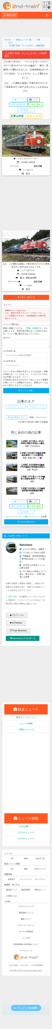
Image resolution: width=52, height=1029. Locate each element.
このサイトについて (26, 906)
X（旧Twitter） (12, 596)
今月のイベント (40, 869)
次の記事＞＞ (26, 826)
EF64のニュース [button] (36, 407)
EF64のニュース (26, 838)
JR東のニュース (30, 516)
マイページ (13, 281)
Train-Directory (19, 630)
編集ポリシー (26, 919)
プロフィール (18, 615)
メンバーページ (25, 879)
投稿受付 (11, 879)
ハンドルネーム (9, 351)
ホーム (8, 516)
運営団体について (26, 913)
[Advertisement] (26, 28)
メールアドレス (9, 361)
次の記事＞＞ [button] (26, 110)
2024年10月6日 (27, 162)
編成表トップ (11, 890)
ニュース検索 (26, 723)
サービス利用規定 (26, 931)
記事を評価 (17, 115)
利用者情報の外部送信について (26, 944)
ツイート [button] (20, 100)
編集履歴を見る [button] (17, 417)
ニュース (17, 516)
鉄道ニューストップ (26, 717)
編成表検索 (25, 890)
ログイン (26, 377)
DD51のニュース (26, 832)
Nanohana (40, 417)
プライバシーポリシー (26, 925)
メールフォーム (26, 951)
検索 (26, 858)
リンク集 (26, 938)
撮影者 (37, 166)
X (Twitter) (17, 623)
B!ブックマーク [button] (18, 104)
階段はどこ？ (40, 890)
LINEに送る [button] (35, 104)
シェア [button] (34, 100)
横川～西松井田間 (27, 278)
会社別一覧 (40, 858)
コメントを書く (27, 390)
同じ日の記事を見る (26, 522)
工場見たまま (11, 896)
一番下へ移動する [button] (27, 297)
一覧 (11, 858)
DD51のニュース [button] (15, 407)
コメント (6, 338)
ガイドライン (40, 879)
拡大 (27, 173)
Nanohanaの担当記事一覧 (23, 638)
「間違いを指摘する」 (34, 328)
